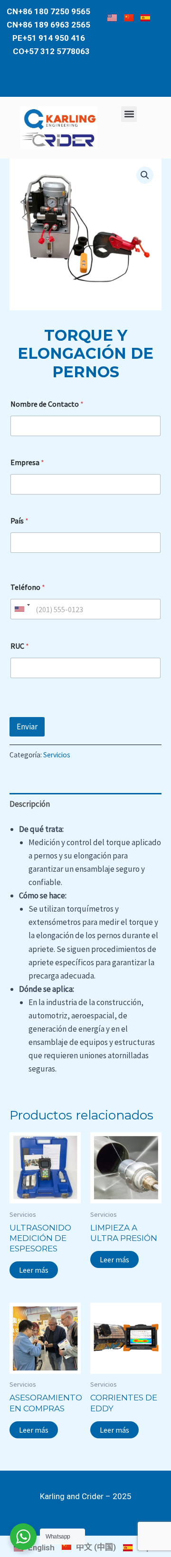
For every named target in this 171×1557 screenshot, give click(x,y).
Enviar (27, 726)
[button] (129, 114)
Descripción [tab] (30, 804)
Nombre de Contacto (47, 404)
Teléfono (27, 587)
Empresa (27, 462)
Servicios (56, 754)
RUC (19, 646)
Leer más (33, 1270)
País (19, 520)
